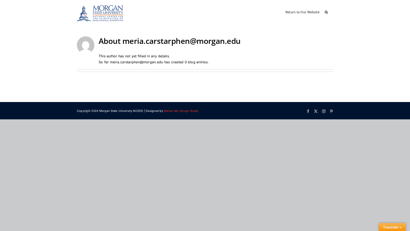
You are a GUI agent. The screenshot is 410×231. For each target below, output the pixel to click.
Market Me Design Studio (181, 111)
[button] (326, 12)
